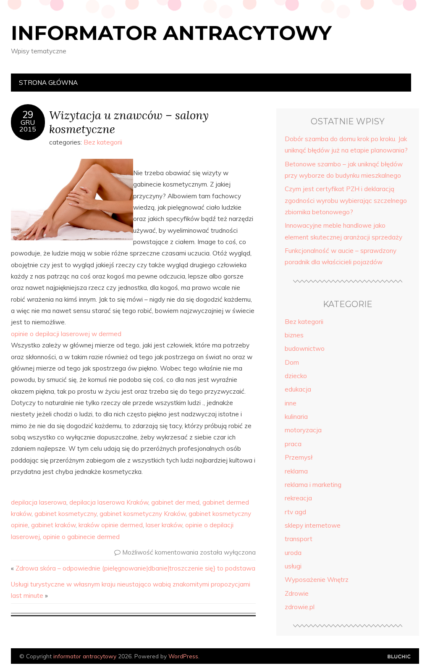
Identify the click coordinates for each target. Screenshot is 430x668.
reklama (296, 471)
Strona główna (48, 83)
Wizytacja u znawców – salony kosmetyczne (129, 122)
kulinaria (296, 417)
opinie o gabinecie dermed (81, 537)
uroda (293, 553)
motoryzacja (303, 430)
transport (298, 539)
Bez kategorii (103, 142)
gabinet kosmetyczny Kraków (143, 514)
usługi (293, 566)
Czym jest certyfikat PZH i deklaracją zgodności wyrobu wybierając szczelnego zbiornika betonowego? (346, 200)
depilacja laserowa (38, 502)
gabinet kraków (53, 525)
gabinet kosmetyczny (65, 514)
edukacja (298, 389)
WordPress (183, 656)
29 (27, 115)
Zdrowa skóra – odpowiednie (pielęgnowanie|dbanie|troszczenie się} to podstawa (135, 568)
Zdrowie (297, 593)
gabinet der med (175, 502)
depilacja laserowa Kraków (108, 502)
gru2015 (27, 125)
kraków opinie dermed (111, 525)
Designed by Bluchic (399, 657)
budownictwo (305, 348)
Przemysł (298, 457)
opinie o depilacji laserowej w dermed (66, 334)
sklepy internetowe (313, 525)
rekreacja (298, 498)
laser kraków (164, 525)
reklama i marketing (313, 485)
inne (290, 403)
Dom (292, 362)
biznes (294, 335)
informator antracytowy (171, 33)
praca (293, 444)
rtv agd (295, 512)
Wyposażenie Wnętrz (317, 580)
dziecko (296, 376)
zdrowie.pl (300, 607)
